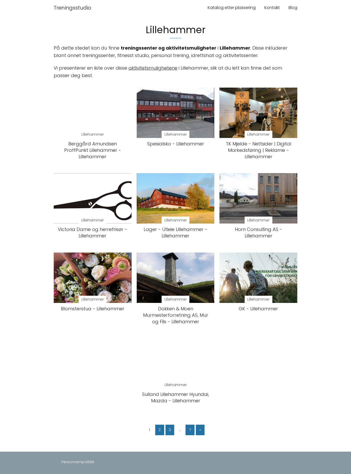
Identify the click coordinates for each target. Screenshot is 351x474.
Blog (293, 8)
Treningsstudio (72, 7)
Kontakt (272, 8)
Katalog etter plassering (232, 8)
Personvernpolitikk (77, 461)
